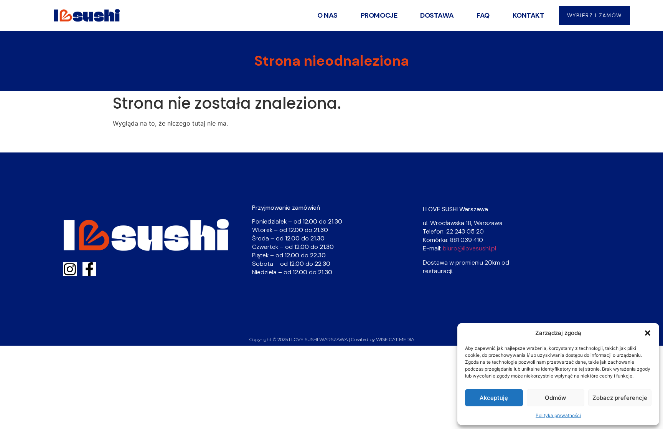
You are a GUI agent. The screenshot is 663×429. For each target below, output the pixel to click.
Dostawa (437, 15)
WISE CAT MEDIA (395, 339)
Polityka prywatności (558, 415)
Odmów (555, 397)
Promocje (379, 15)
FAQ (483, 15)
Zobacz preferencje (619, 397)
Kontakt (528, 15)
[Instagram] (70, 269)
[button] (647, 333)
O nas (327, 15)
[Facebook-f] (89, 269)
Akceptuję (494, 397)
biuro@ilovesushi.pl (469, 248)
